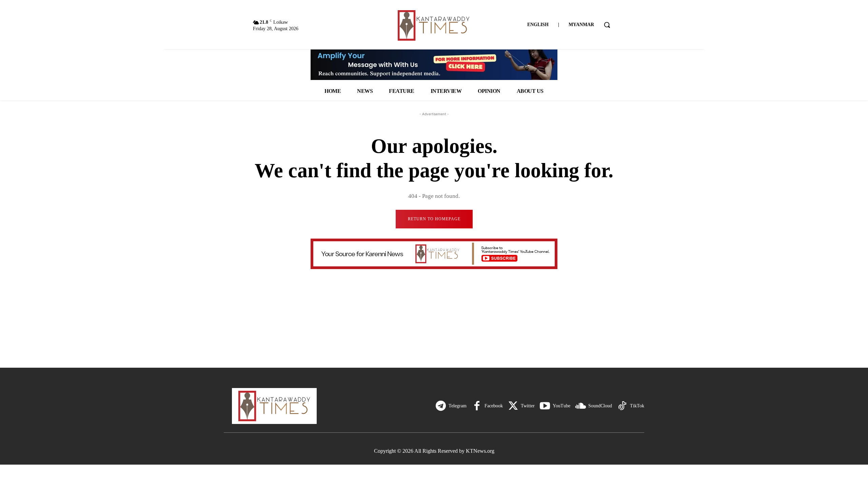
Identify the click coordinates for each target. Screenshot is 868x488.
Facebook (494, 405)
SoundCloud (600, 405)
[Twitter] (513, 406)
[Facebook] (477, 406)
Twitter (528, 405)
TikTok (637, 405)
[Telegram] (441, 406)
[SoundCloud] (580, 406)
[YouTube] (545, 406)
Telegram (458, 405)
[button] (607, 25)
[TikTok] (622, 406)
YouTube (561, 405)
